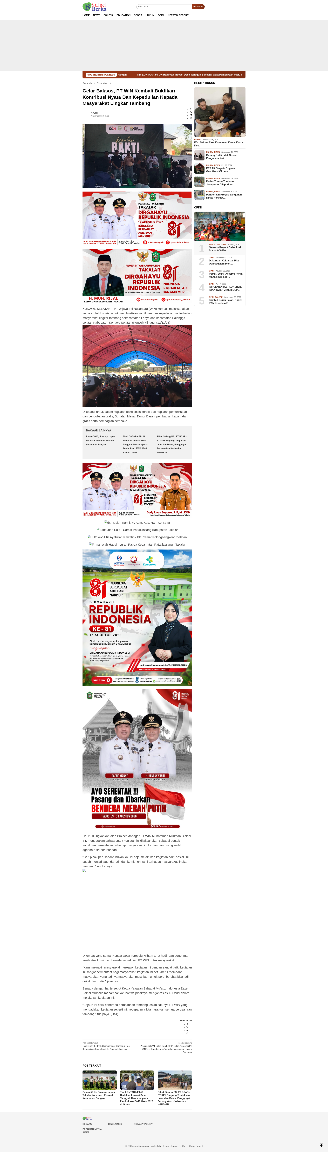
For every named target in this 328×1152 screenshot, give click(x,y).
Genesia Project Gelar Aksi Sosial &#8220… (225, 249)
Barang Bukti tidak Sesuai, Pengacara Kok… (222, 157)
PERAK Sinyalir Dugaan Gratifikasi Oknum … (220, 170)
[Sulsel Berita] (94, 6)
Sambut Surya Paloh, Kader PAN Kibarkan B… (225, 302)
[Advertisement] (164, 45)
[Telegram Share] (191, 115)
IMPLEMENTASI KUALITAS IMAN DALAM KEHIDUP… (225, 289)
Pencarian (198, 6)
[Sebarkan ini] (191, 109)
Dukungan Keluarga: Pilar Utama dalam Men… (224, 262)
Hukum (197, 140)
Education (214, 244)
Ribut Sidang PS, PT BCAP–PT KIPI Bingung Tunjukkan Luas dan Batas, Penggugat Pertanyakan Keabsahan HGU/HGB (172, 444)
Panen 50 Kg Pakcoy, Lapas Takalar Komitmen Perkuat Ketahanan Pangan (100, 440)
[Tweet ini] (191, 112)
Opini (223, 244)
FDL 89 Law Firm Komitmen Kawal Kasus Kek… (219, 144)
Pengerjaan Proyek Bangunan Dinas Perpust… (224, 196)
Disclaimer (115, 1124)
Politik (219, 297)
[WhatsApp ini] (191, 118)
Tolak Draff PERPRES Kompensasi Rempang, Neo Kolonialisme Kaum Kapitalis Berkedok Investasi (106, 1046)
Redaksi (87, 1124)
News (217, 152)
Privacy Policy (143, 1124)
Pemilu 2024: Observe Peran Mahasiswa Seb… (226, 275)
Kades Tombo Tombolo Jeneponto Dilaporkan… (220, 183)
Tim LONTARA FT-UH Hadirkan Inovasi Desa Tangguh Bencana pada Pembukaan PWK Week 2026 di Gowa (128, 74)
